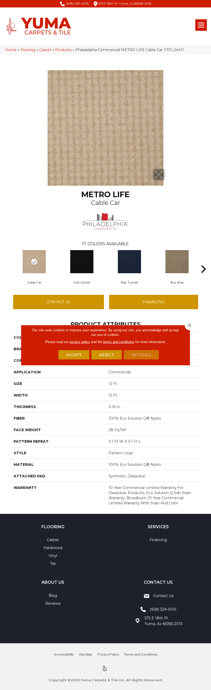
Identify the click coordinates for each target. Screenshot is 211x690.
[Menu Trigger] (201, 25)
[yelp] (105, 669)
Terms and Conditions (140, 654)
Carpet (45, 50)
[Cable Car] (34, 262)
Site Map (85, 654)
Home (11, 50)
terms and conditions (118, 342)
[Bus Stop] (177, 262)
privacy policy (79, 342)
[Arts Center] (82, 262)
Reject (106, 354)
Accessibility (64, 654)
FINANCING (154, 302)
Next (203, 261)
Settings (141, 354)
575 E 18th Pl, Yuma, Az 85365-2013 (125, 3)
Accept (74, 354)
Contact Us (58, 302)
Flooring (28, 50)
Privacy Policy (108, 654)
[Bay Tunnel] (129, 262)
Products (63, 50)
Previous (8, 261)
